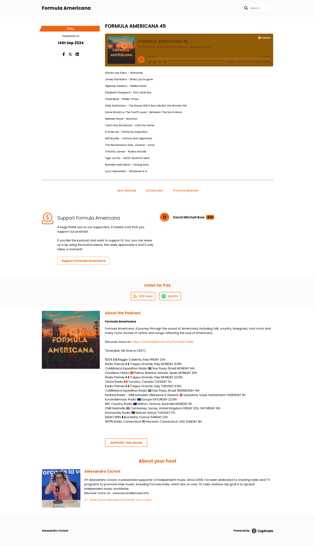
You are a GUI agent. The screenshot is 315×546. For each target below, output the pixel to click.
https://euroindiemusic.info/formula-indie (162, 342)
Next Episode (126, 190)
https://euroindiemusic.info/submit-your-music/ (120, 500)
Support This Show (126, 443)
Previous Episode (185, 190)
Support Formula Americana (83, 261)
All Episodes (154, 190)
